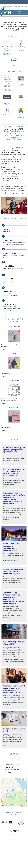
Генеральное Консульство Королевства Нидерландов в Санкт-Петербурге (7, 88)
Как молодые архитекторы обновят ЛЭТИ (14, 643)
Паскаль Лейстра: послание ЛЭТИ (14, 730)
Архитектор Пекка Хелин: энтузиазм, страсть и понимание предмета (13, 571)
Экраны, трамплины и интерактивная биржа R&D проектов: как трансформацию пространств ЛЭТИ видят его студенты (14, 498)
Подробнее (4, 349)
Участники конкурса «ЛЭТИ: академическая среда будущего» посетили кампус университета (14, 689)
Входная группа (14, 407)
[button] (3, 205)
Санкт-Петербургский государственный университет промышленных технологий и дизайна (21, 117)
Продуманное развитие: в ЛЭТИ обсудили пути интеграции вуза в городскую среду (13, 472)
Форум (14, 354)
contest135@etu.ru (9, 773)
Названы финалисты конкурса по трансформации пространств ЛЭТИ (11, 547)
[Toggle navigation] (2, 2)
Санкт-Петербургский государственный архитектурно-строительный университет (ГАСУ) (21, 49)
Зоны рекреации (14, 381)
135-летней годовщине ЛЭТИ (14, 128)
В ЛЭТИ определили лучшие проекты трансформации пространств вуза (14, 449)
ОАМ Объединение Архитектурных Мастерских (7, 103)
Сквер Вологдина (14, 327)
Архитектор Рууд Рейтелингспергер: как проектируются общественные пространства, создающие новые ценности (13, 598)
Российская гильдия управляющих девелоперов (14, 65)
